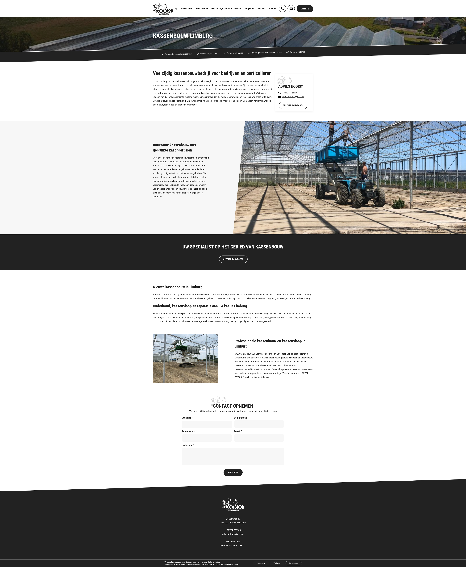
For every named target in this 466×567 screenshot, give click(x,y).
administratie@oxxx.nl (293, 96)
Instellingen (293, 563)
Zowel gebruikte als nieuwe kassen (266, 52)
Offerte (305, 8)
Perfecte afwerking (234, 53)
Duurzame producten (209, 53)
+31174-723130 (290, 92)
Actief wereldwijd (297, 52)
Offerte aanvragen (293, 105)
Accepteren (261, 563)
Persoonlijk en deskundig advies (178, 54)
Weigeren (277, 563)
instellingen (233, 564)
